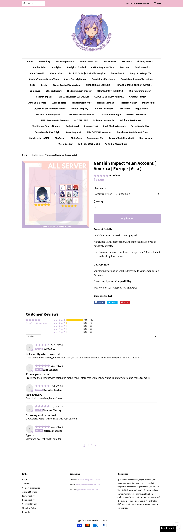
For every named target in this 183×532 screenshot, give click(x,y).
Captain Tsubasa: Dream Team (44, 79)
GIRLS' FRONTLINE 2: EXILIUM (74, 96)
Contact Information (31, 487)
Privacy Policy (28, 495)
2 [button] (88, 445)
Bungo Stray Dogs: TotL (141, 73)
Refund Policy (28, 499)
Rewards (26, 512)
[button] (101, 175)
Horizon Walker (129, 102)
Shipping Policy (29, 508)
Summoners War (95, 138)
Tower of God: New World (121, 138)
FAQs (24, 479)
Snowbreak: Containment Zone (132, 132)
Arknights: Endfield (76, 67)
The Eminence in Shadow (79, 91)
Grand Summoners (36, 102)
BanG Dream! (141, 67)
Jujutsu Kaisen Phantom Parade (49, 108)
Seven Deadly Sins (140, 126)
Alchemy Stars (144, 61)
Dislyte (43, 85)
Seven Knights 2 (73, 132)
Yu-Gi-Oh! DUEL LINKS (89, 144)
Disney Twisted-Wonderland (66, 85)
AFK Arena (127, 61)
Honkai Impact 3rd (80, 102)
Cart (159, 3)
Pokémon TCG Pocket (130, 120)
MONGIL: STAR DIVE (136, 114)
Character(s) (100, 188)
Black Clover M (36, 73)
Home (30, 61)
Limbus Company (79, 108)
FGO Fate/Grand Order (140, 91)
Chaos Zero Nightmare (75, 79)
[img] (42, 345)
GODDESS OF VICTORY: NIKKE (109, 96)
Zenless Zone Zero (89, 61)
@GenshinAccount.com (87, 489)
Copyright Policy (29, 503)
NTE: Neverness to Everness (55, 120)
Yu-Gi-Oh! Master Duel (116, 144)
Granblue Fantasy (137, 96)
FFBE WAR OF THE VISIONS (110, 91)
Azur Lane (124, 67)
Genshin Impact (44, 96)
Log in (129, 3)
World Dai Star (65, 144)
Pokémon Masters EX (103, 120)
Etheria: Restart (53, 91)
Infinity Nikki (148, 102)
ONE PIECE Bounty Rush (48, 114)
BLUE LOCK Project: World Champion (87, 73)
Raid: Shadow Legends (114, 126)
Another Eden (39, 67)
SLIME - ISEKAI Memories (99, 132)
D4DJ (32, 85)
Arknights (56, 67)
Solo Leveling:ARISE (39, 138)
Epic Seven (35, 91)
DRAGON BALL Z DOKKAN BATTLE (134, 85)
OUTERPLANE (81, 120)
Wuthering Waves (64, 61)
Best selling (44, 61)
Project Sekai (72, 126)
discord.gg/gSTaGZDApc (89, 479)
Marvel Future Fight (111, 114)
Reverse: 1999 (91, 126)
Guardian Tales (58, 102)
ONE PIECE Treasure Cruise (81, 114)
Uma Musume (146, 138)
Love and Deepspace (103, 108)
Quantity (98, 201)
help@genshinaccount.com (88, 484)
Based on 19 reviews (36, 323)
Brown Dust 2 (117, 73)
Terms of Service (29, 491)
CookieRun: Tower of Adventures (137, 79)
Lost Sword (124, 108)
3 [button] (91, 445)
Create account (143, 3)
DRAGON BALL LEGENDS (98, 85)
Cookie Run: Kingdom (103, 79)
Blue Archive (55, 73)
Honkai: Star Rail (105, 102)
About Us (26, 483)
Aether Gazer (110, 61)
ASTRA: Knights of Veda (102, 67)
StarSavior (60, 138)
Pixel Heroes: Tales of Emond (46, 126)
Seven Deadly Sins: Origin (47, 132)
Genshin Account (99, 520)
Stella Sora (76, 138)
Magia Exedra (141, 108)
